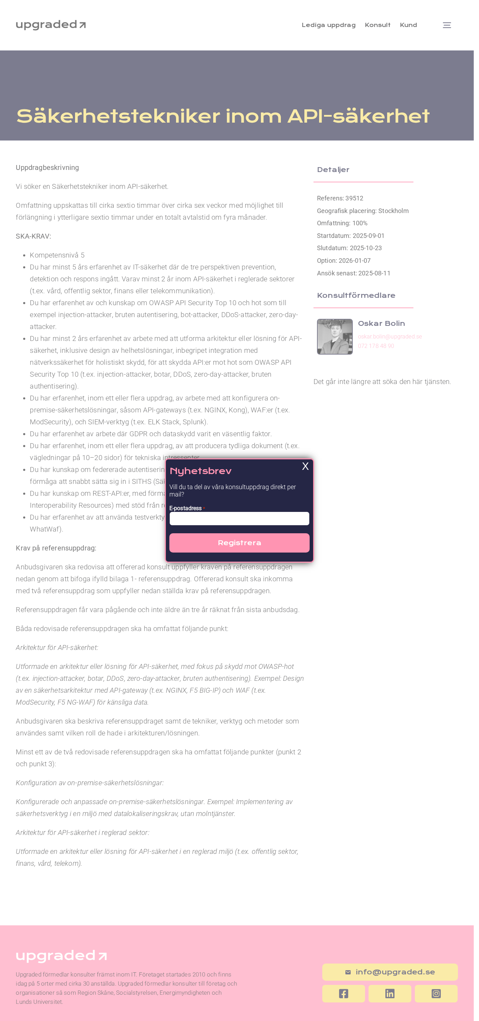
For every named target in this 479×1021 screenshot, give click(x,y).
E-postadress (187, 508)
